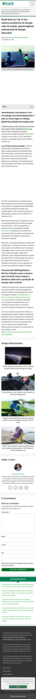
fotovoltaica (5, 231)
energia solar (27, 129)
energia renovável (11, 332)
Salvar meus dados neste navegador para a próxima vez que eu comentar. (17, 564)
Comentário (5, 512)
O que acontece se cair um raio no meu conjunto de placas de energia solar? (18, 393)
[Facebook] (10, 488)
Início (2, 9)
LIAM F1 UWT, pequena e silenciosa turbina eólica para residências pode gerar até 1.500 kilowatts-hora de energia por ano (18, 448)
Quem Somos (7, 668)
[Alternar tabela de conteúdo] (31, 106)
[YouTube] (15, 488)
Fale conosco (7, 671)
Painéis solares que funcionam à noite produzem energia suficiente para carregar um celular (18, 367)
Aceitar (18, 686)
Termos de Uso (7, 674)
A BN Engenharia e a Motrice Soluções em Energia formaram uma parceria (15, 297)
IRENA (27, 134)
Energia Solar (8, 9)
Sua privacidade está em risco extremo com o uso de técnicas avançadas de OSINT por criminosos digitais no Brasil (18, 610)
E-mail (3, 544)
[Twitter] (26, 488)
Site (2, 553)
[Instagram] (21, 488)
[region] (18, 88)
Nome (3, 536)
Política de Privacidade (23, 683)
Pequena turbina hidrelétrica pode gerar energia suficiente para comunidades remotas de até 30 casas (18, 420)
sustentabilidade (6, 334)
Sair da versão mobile (18, 696)
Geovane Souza (13, 37)
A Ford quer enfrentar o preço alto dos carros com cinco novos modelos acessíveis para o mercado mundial (16, 619)
